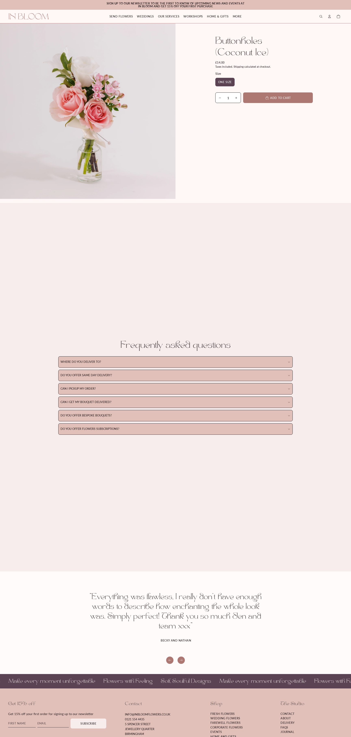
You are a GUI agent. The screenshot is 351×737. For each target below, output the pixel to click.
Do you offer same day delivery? (86, 375)
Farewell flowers (225, 723)
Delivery (288, 723)
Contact (287, 713)
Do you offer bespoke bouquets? (86, 415)
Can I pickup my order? (78, 388)
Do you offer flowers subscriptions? (90, 429)
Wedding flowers (225, 718)
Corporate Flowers (226, 727)
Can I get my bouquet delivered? (86, 402)
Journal (287, 732)
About (286, 718)
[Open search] (320, 16)
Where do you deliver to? (81, 362)
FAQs (284, 727)
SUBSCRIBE (88, 723)
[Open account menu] (329, 16)
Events (216, 732)
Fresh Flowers (222, 713)
